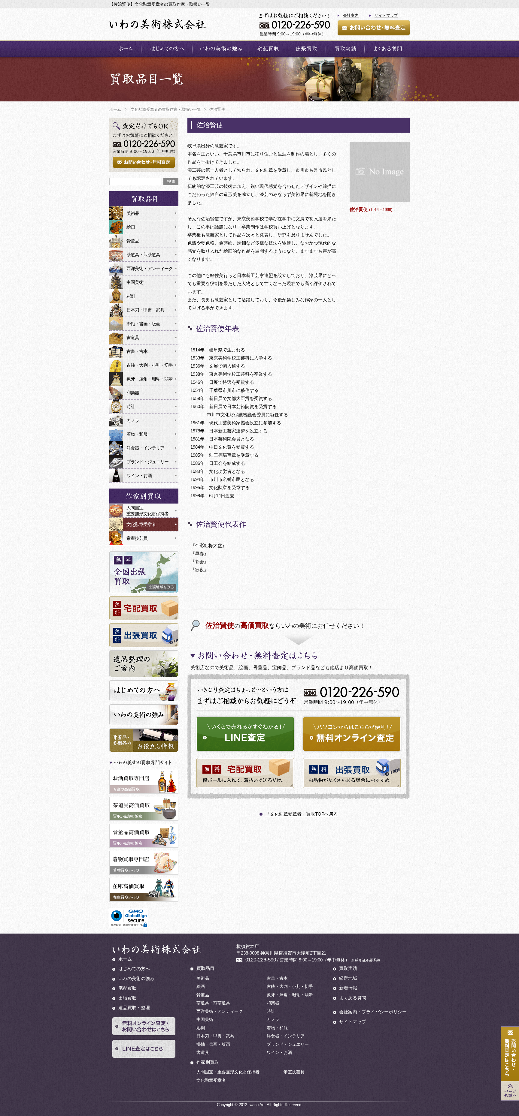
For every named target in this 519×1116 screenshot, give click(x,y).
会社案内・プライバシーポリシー (373, 1011)
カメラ (132, 420)
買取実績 (345, 49)
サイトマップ (386, 15)
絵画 (130, 227)
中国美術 (134, 282)
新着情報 (348, 987)
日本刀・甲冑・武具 (145, 309)
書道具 (132, 337)
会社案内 (351, 15)
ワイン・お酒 (139, 475)
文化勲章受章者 (141, 524)
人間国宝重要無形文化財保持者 (147, 510)
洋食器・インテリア (145, 447)
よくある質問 (387, 49)
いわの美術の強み (220, 49)
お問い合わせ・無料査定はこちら (510, 1054)
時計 (130, 406)
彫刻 (130, 296)
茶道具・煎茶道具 (143, 254)
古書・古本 (136, 351)
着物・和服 (136, 434)
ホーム (125, 49)
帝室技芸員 (136, 538)
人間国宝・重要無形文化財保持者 (228, 1071)
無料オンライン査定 (352, 734)
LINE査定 (245, 734)
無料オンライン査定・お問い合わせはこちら (143, 1026)
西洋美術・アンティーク (149, 268)
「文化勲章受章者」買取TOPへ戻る (302, 814)
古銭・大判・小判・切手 (149, 365)
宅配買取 (267, 49)
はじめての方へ (166, 49)
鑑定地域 (348, 978)
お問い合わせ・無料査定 (374, 27)
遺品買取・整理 (134, 1007)
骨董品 (132, 240)
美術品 (132, 213)
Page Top (510, 1090)
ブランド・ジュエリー (147, 461)
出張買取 (306, 49)
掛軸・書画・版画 (143, 323)
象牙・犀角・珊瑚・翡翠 (149, 378)
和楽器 (132, 392)
